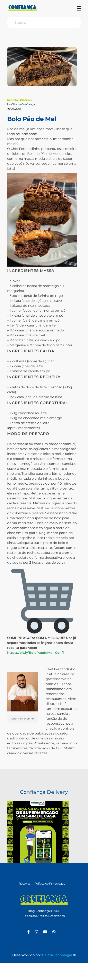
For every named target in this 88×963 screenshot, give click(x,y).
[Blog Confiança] (22, 7)
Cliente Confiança (23, 104)
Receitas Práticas (19, 100)
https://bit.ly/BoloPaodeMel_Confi (35, 653)
